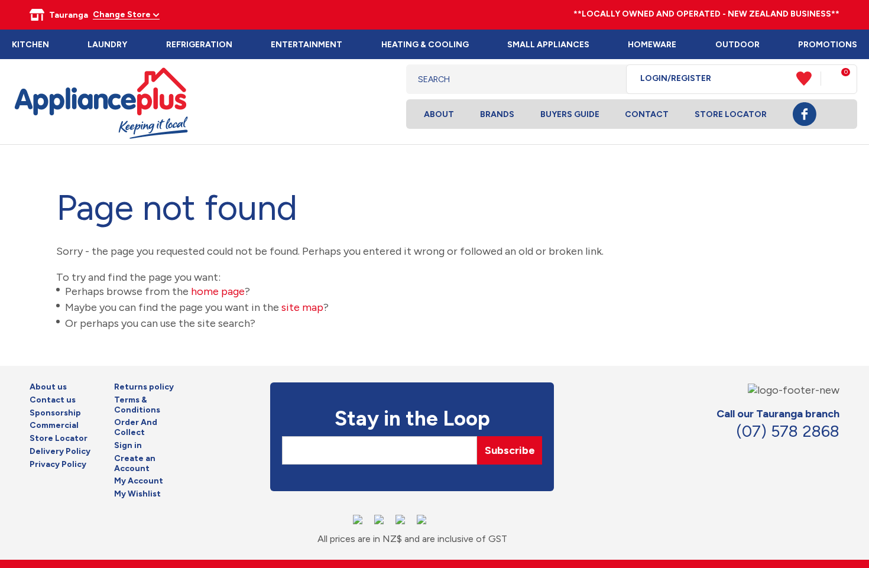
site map (302, 307)
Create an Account (134, 463)
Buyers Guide (569, 114)
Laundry (107, 45)
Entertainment (306, 45)
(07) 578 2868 (787, 431)
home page (218, 291)
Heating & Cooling (425, 45)
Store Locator (731, 114)
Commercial (54, 425)
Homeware (652, 45)
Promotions (827, 45)
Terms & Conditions (137, 405)
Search (608, 79)
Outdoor (737, 45)
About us (48, 387)
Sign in (128, 445)
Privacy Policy (58, 464)
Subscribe (510, 450)
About (439, 114)
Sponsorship (55, 413)
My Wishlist (137, 494)
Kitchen (30, 45)
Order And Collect (135, 427)
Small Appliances (548, 45)
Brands (497, 114)
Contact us (53, 400)
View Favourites (808, 79)
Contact (647, 114)
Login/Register (675, 78)
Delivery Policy (60, 451)
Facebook (804, 114)
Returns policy (144, 387)
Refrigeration (199, 45)
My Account (138, 481)
